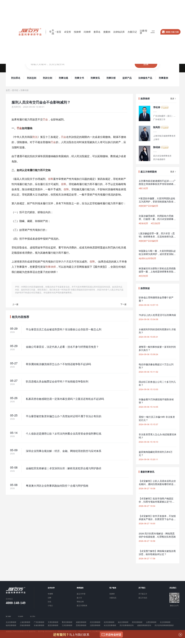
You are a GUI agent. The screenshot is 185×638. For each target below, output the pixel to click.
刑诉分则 (47, 77)
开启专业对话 (113, 634)
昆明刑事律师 (81, 625)
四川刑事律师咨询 (127, 625)
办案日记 (132, 31)
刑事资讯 (95, 77)
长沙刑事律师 (165, 622)
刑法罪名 (15, 77)
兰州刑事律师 (67, 625)
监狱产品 (127, 77)
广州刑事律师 (39, 622)
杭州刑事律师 (109, 622)
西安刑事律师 (53, 625)
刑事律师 (50, 266)
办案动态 (112, 598)
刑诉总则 (31, 77)
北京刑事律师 (11, 622)
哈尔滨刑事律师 (110, 625)
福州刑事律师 (11, 625)
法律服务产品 (145, 77)
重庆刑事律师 (67, 622)
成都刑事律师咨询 (144, 625)
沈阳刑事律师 (95, 625)
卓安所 (67, 31)
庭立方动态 (142, 598)
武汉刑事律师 (95, 622)
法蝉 (49, 598)
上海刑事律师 (25, 622)
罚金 (45, 119)
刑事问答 (111, 77)
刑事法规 (63, 77)
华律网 (50, 594)
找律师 (77, 31)
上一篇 (15, 304)
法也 (49, 602)
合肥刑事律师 (151, 622)
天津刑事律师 (53, 622)
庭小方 (79, 598)
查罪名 (97, 31)
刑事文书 (79, 77)
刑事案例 (163, 77)
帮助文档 (80, 602)
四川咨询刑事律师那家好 (164, 625)
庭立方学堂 (81, 594)
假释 (50, 179)
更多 (172, 98)
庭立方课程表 (82, 606)
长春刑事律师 (39, 625)
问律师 (87, 31)
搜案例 (106, 31)
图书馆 (15, 90)
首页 (59, 31)
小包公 (50, 606)
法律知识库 (119, 31)
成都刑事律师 (81, 622)
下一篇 (123, 304)
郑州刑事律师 (137, 622)
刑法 (35, 137)
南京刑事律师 (123, 622)
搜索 (146, 64)
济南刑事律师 (25, 625)
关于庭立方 (142, 594)
